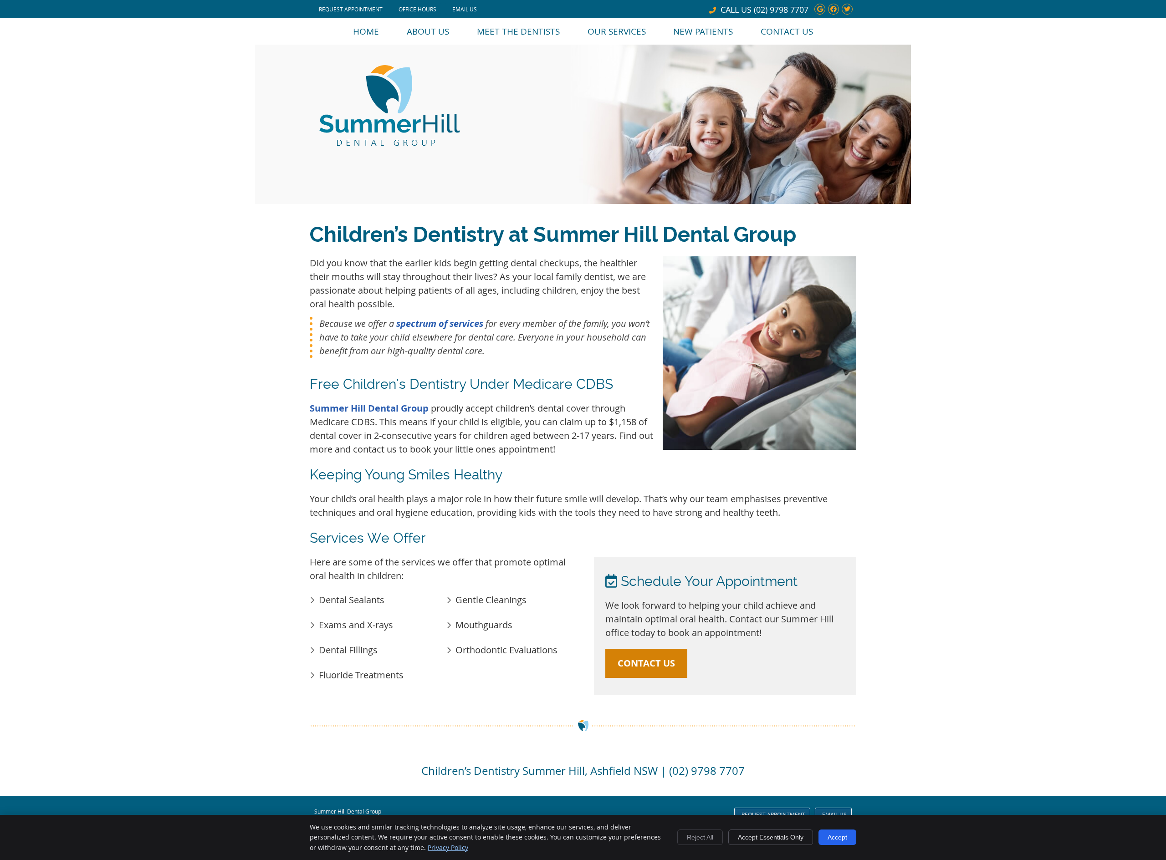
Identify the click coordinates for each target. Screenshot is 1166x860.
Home (366, 31)
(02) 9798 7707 (781, 9)
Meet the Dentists (518, 31)
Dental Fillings (348, 650)
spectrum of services (439, 323)
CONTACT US (646, 663)
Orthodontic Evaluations (506, 650)
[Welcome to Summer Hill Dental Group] (389, 144)
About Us (428, 31)
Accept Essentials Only (770, 837)
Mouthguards (483, 625)
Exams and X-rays (356, 625)
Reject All (700, 837)
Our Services (617, 31)
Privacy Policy (448, 847)
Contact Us (787, 31)
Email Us (464, 9)
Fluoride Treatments (361, 675)
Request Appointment (351, 9)
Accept (837, 837)
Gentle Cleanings (491, 600)
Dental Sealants (351, 600)
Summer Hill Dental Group (369, 408)
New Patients (703, 31)
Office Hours (417, 9)
